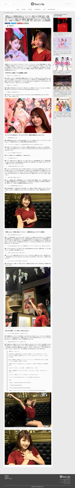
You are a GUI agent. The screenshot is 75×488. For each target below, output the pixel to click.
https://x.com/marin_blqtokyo (16, 385)
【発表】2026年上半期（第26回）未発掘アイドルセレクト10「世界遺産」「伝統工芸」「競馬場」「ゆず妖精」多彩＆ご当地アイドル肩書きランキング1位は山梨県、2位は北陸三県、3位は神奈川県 (62, 115)
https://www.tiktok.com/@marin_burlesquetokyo (21, 387)
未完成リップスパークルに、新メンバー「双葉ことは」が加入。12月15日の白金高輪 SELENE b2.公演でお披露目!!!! (62, 53)
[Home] (4, 12)
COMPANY (7, 477)
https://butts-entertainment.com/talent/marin (37, 390)
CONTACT (7, 475)
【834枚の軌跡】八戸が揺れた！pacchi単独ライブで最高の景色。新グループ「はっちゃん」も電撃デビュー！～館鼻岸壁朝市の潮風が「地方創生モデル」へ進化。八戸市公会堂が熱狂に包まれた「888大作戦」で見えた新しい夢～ (62, 92)
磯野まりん (11, 25)
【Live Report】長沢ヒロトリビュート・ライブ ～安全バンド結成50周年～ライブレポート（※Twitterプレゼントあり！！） (62, 34)
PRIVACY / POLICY (8, 478)
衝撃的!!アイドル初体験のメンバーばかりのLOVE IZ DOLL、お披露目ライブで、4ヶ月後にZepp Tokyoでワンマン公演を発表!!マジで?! (62, 72)
